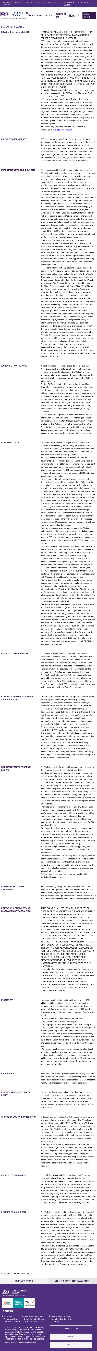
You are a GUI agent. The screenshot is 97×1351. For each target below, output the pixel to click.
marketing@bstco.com (63, 129)
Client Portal (87, 15)
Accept (70, 1345)
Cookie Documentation (27, 1342)
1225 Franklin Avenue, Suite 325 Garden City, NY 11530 (61, 1319)
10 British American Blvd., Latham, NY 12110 (12, 1319)
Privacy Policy (10, 1342)
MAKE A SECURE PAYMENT (72, 1281)
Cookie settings (71, 1328)
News (72, 15)
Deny (70, 1337)
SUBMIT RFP (68, 2)
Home (3, 27)
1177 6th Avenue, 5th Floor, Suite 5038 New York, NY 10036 (34, 1319)
